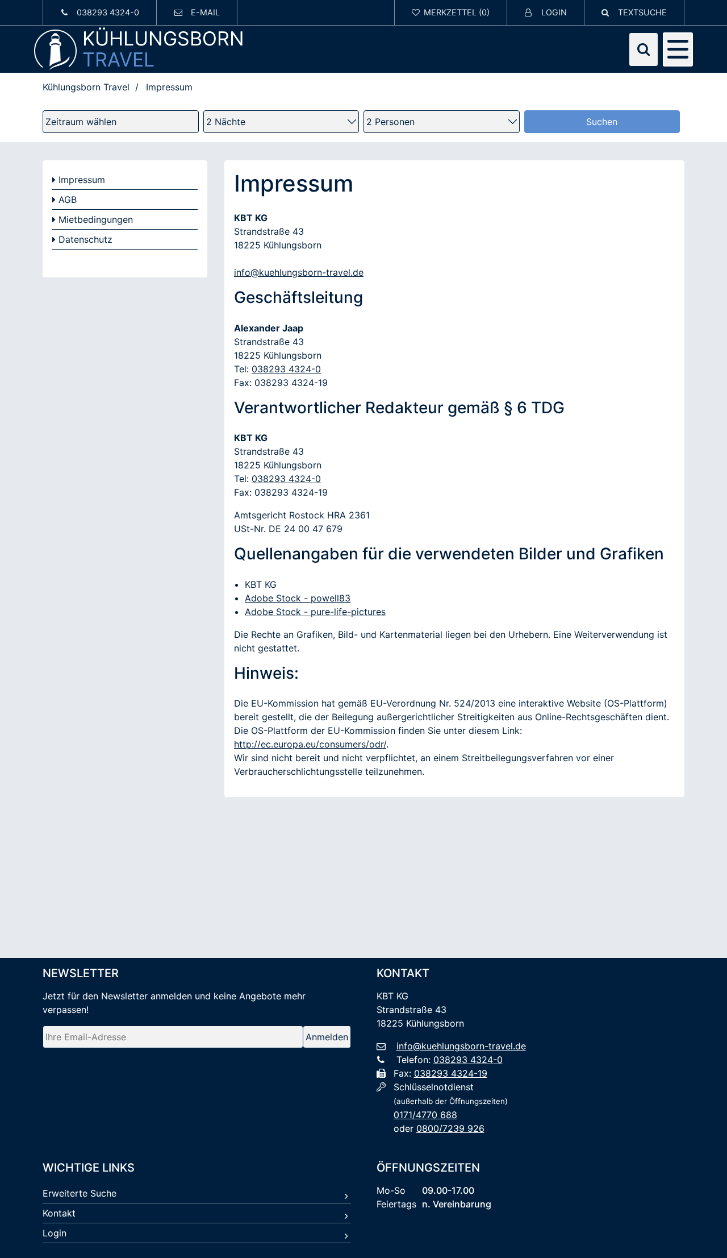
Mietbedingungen (96, 219)
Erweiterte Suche (79, 1193)
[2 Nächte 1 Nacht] (281, 121)
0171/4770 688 (425, 1114)
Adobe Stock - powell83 (297, 598)
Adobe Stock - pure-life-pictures (315, 611)
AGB (68, 199)
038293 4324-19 (450, 1073)
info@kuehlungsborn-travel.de (299, 272)
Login (54, 1233)
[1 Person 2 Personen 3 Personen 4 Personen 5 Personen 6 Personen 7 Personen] (442, 121)
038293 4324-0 (286, 369)
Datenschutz (85, 239)
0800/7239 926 (450, 1128)
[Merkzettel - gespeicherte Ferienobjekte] (451, 12)
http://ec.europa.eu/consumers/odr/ (310, 744)
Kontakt (59, 1213)
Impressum (82, 179)
